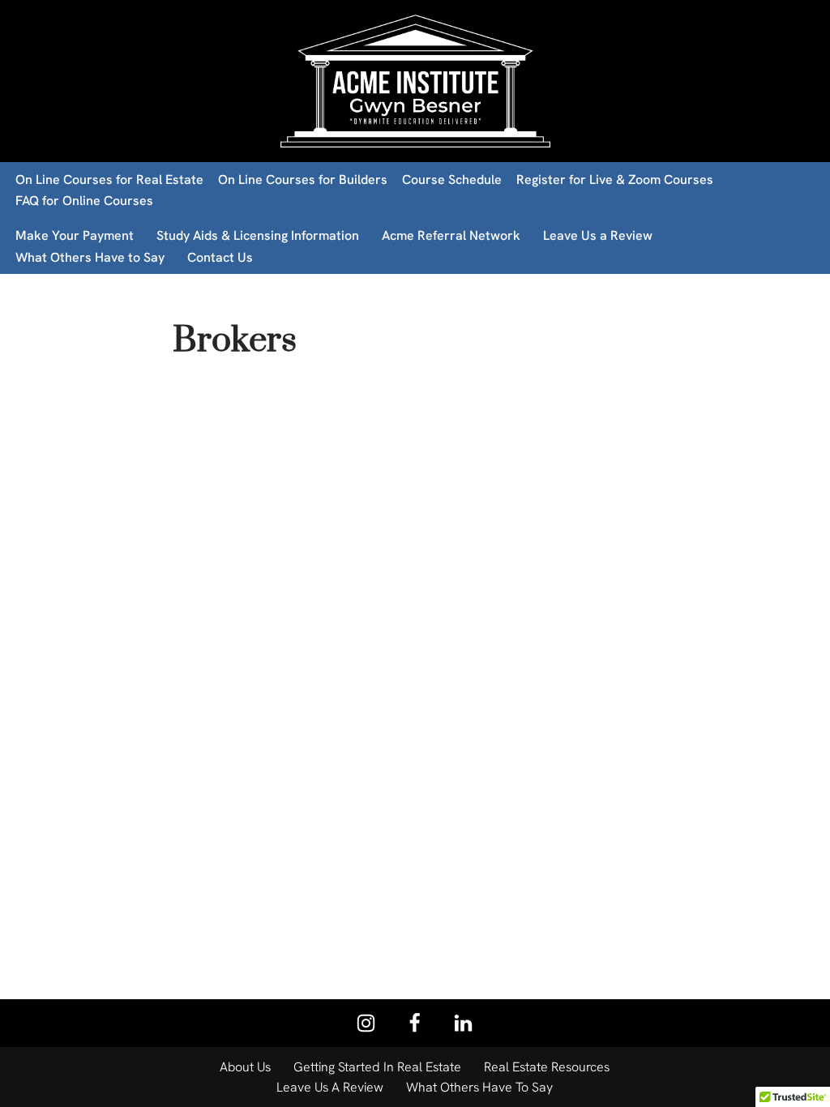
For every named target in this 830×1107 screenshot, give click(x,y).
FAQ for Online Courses (84, 200)
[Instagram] (366, 1023)
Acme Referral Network (451, 235)
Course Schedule (452, 179)
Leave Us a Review (597, 235)
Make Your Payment (74, 235)
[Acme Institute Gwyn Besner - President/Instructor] (415, 81)
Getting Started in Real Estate (377, 1066)
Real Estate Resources (547, 1066)
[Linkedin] (463, 1023)
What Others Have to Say (90, 257)
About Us (245, 1066)
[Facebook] (414, 1023)
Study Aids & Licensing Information (257, 235)
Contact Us (220, 257)
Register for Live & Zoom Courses (614, 179)
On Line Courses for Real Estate (109, 179)
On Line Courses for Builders (302, 179)
